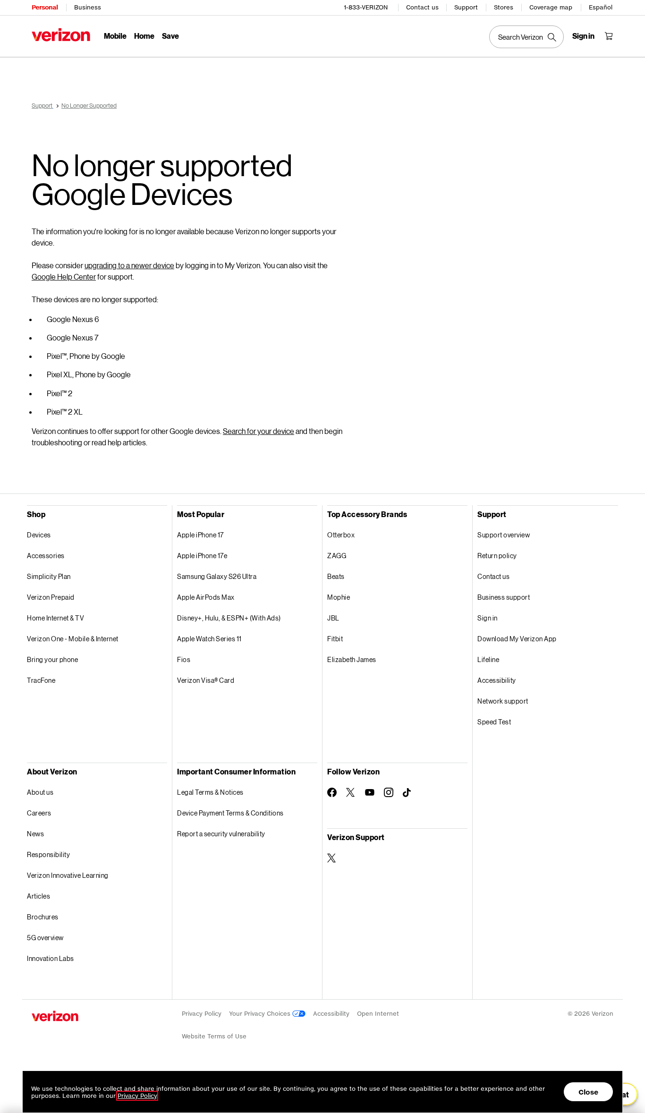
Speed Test (494, 722)
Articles (38, 896)
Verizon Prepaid (51, 597)
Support (466, 7)
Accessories (46, 556)
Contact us (422, 7)
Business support (503, 597)
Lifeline (488, 659)
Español (600, 7)
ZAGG (336, 556)
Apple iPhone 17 (200, 535)
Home (144, 35)
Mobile (115, 35)
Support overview (503, 535)
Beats (336, 576)
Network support (502, 701)
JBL (333, 618)
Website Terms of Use (214, 1036)
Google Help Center (64, 276)
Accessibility (496, 680)
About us (40, 792)
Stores (503, 7)
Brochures (43, 917)
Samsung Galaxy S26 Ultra (216, 576)
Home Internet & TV (55, 618)
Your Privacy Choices (260, 1013)
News (35, 834)
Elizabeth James (351, 659)
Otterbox (341, 535)
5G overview (45, 938)
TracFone (41, 680)
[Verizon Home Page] (61, 35)
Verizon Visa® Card (205, 680)
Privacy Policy (201, 1013)
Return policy (497, 556)
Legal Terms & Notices (210, 792)
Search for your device (258, 430)
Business (87, 7)
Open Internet (378, 1013)
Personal (45, 7)
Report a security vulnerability (221, 834)
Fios (183, 659)
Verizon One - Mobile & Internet (73, 639)
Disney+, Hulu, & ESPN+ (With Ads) (229, 618)
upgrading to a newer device (129, 265)
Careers (39, 813)
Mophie (338, 597)
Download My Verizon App (517, 639)
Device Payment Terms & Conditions (230, 813)
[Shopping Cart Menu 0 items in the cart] (608, 35)
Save (170, 35)
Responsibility (48, 854)
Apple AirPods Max (206, 597)
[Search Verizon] (526, 36)
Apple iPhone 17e (202, 556)
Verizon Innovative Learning (68, 875)
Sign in (487, 618)
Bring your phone (52, 659)
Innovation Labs (50, 958)
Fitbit (335, 639)
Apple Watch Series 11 (209, 639)
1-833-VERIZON (366, 7)
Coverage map (550, 7)
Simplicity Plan (49, 576)
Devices (39, 535)
